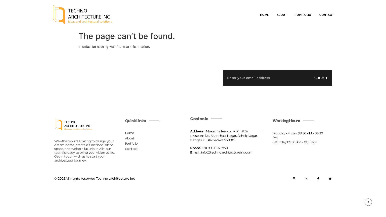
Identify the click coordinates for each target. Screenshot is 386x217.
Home (264, 15)
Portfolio (303, 15)
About (282, 15)
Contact (326, 15)
